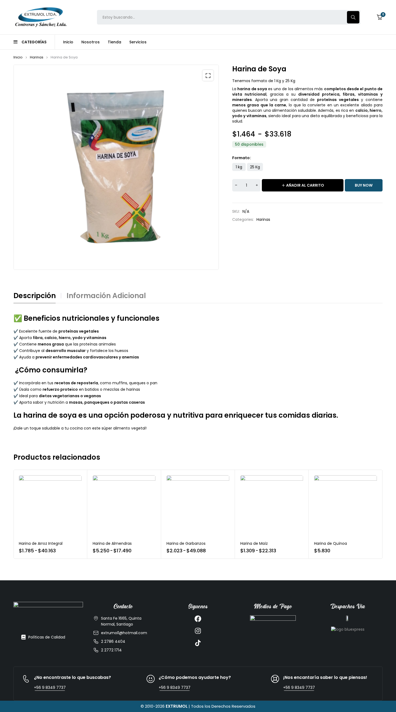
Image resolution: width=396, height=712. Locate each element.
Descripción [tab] (34, 295)
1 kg (239, 167)
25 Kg (255, 167)
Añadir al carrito (305, 185)
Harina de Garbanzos (186, 543)
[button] (208, 75)
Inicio (18, 57)
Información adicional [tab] (106, 295)
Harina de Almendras (112, 543)
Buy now (364, 185)
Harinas (36, 57)
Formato (241, 157)
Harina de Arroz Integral (40, 543)
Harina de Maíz (254, 543)
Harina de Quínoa (330, 543)
